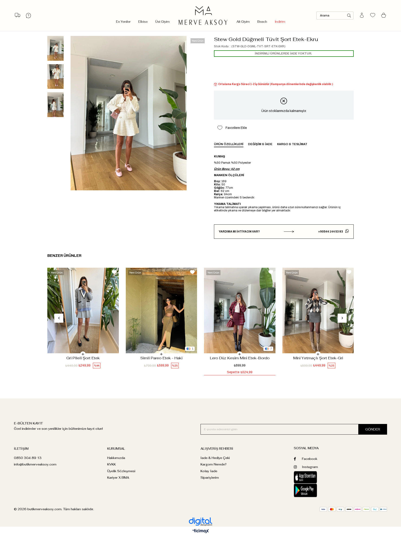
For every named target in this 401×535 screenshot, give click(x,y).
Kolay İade (208, 471)
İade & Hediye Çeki (215, 458)
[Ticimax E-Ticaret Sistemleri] (200, 531)
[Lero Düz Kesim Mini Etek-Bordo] (239, 310)
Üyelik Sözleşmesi (121, 471)
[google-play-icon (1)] (317, 490)
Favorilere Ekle (114, 272)
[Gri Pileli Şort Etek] (83, 310)
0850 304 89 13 (28, 458)
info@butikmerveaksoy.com (35, 464)
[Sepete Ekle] (83, 354)
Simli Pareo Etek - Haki (161, 358)
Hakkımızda (116, 458)
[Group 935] (353, 509)
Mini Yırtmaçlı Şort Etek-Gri (318, 358)
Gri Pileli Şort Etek (83, 358)
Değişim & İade (260, 144)
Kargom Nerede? (213, 464)
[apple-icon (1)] (317, 477)
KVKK (111, 464)
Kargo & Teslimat (292, 144)
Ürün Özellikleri (228, 144)
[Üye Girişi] (361, 15)
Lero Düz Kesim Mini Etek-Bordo (240, 358)
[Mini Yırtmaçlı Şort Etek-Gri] (318, 310)
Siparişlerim (209, 478)
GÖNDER (372, 429)
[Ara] (349, 15)
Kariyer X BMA (118, 478)
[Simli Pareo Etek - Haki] (161, 310)
